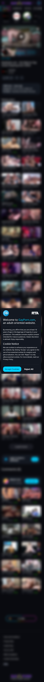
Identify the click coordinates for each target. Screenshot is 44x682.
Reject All (28, 369)
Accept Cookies (12, 369)
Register (21, 676)
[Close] (38, 667)
